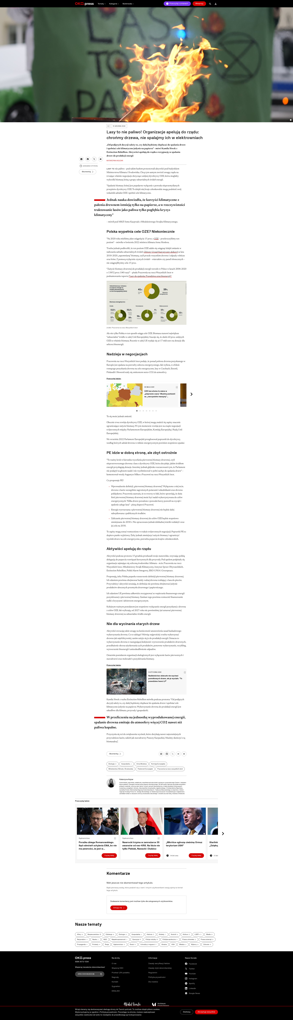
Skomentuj (86, 172)
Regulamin (152, 973)
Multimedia (127, 4)
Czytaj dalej (109, 855)
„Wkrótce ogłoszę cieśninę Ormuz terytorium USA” (184, 844)
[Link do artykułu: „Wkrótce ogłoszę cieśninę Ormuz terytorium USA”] (185, 821)
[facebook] (166, 753)
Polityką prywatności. (109, 1012)
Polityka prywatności (156, 977)
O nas (114, 963)
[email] (178, 753)
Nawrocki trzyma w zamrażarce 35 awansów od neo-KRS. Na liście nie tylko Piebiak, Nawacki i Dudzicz (141, 845)
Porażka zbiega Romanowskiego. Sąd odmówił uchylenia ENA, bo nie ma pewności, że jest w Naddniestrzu (98, 846)
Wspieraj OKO (117, 968)
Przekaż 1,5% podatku (121, 973)
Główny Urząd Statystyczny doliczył (161, 252)
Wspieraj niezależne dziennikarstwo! (90, 967)
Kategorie (113, 4)
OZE (156, 239)
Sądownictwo (84, 838)
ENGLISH (116, 991)
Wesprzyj (199, 3)
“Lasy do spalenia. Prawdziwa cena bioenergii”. (150, 276)
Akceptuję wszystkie (206, 1012)
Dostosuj (186, 1012)
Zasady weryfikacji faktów (159, 963)
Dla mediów (153, 982)
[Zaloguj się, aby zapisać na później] (115, 838)
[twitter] (172, 753)
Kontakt (115, 982)
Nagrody (115, 977)
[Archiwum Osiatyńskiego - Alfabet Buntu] (132, 1004)
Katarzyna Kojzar (126, 779)
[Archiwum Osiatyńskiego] (160, 1005)
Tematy (101, 4)
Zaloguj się (117, 908)
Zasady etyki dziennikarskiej (160, 968)
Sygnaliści (116, 986)
